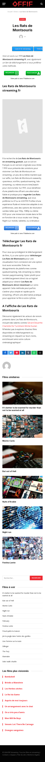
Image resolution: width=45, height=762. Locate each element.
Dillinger (5, 646)
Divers (16, 12)
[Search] (41, 4)
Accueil (10, 12)
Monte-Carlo (8, 441)
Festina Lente (8, 562)
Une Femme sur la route (11, 641)
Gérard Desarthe (34, 322)
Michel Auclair (31, 326)
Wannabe (6, 656)
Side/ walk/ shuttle (9, 661)
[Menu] (4, 4)
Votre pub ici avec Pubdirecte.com (22, 78)
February (5, 621)
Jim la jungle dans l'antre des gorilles (16, 636)
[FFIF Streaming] (22, 4)
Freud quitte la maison (11, 631)
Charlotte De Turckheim (13, 326)
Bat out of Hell (9, 471)
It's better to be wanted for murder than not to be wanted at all (21, 409)
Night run (6, 532)
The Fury (5, 651)
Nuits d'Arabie (9, 502)
